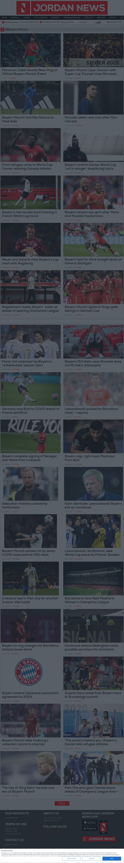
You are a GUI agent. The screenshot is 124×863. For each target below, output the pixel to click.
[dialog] (62, 856)
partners (9, 853)
